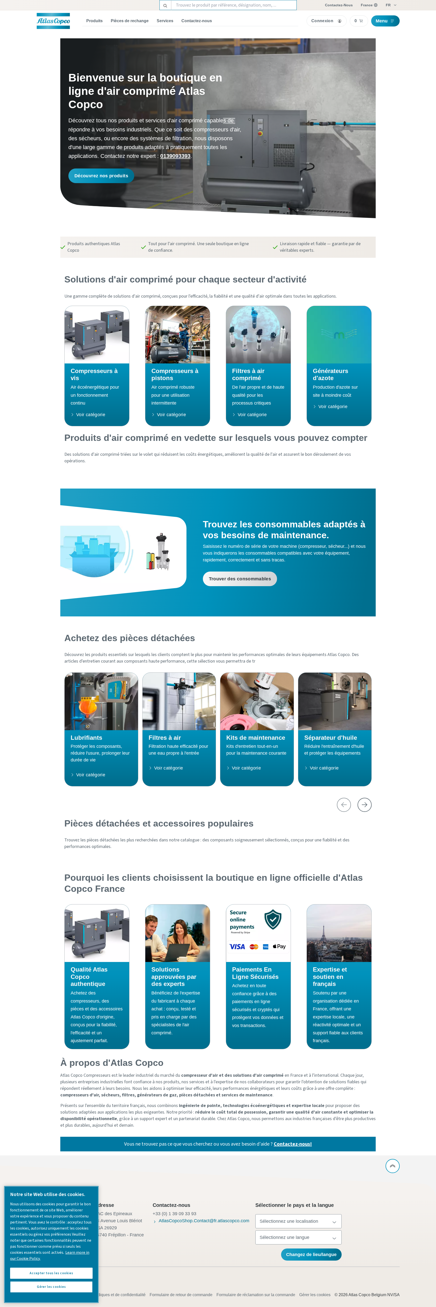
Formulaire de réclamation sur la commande (255, 1295)
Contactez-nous (196, 21)
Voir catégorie (90, 414)
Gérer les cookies (315, 1295)
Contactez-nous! (293, 1144)
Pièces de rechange (130, 21)
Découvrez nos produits (101, 175)
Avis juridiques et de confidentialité (114, 1295)
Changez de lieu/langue (311, 1254)
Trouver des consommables (240, 578)
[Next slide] (365, 805)
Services (165, 21)
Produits (94, 21)
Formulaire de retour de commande (181, 1295)
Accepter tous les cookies (51, 1273)
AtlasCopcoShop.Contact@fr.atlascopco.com (204, 1220)
